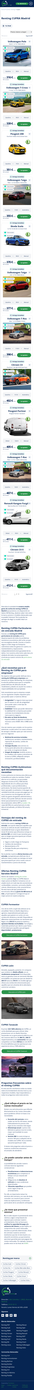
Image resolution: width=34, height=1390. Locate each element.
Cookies (9, 1385)
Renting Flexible (6, 1375)
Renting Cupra (6, 1336)
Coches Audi (7, 1264)
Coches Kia (6, 1268)
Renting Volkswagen (23, 1345)
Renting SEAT (20, 1336)
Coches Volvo (25, 1280)
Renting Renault (21, 1333)
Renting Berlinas (7, 1361)
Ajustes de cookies (15, 1386)
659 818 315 (23, 3)
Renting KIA (5, 1342)
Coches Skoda (7, 1276)
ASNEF (26, 1243)
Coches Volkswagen (9, 1280)
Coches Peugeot (8, 1272)
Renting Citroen (6, 1333)
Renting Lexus (6, 1345)
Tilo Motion (11, 1383)
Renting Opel (20, 1328)
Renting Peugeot (22, 1331)
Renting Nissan (21, 1325)
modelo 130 (26, 803)
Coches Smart (21, 1276)
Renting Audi (5, 1328)
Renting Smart (21, 1342)
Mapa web (2, 1386)
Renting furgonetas (8, 1367)
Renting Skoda (21, 1339)
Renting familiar (6, 1364)
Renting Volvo (21, 1348)
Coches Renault (23, 1272)
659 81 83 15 (12, 1304)
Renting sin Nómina (8, 1373)
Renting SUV (5, 1356)
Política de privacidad (25, 1386)
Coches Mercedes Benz (22, 1268)
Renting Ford (5, 1339)
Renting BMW (6, 1331)
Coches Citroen (21, 1264)
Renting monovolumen (9, 1358)
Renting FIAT (5, 1325)
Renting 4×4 (5, 1370)
